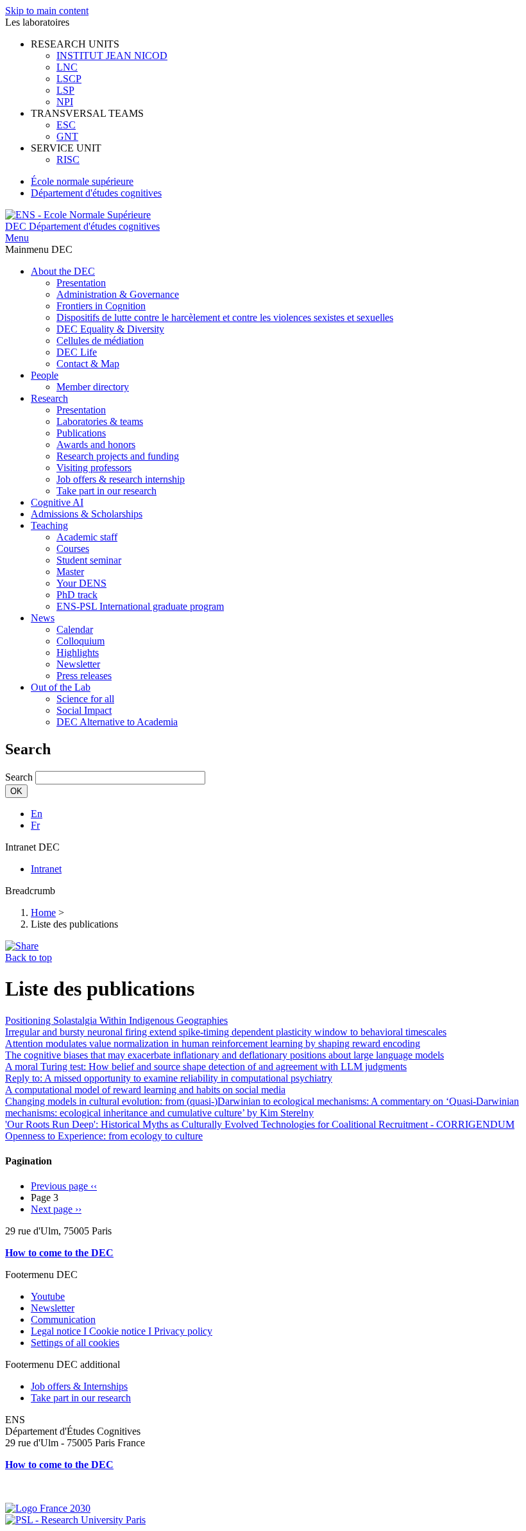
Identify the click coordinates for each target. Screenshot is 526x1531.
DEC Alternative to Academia (117, 721)
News (43, 617)
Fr (35, 825)
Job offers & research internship (120, 479)
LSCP (68, 78)
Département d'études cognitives (96, 192)
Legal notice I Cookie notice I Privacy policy (121, 1331)
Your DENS (81, 583)
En (36, 813)
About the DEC (63, 271)
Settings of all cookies (75, 1342)
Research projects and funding (117, 456)
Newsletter (78, 664)
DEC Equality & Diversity (110, 329)
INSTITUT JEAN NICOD (111, 55)
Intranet (46, 868)
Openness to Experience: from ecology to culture (104, 1135)
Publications (81, 433)
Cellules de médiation (100, 340)
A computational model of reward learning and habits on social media (145, 1089)
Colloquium (80, 641)
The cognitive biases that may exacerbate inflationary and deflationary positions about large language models (224, 1055)
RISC (68, 159)
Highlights (77, 652)
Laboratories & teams (99, 421)
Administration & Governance (117, 294)
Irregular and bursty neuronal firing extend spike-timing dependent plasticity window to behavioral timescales (225, 1031)
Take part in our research (106, 490)
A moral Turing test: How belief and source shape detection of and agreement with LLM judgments (206, 1066)
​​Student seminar (88, 560)
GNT (67, 136)
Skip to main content (47, 10)
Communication (63, 1319)
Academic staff (86, 537)
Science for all (85, 698)
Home (43, 912)
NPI (64, 101)
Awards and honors (95, 444)
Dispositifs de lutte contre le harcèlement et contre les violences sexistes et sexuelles (224, 317)
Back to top (28, 957)
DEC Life (76, 352)
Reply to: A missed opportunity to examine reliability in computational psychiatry (168, 1078)
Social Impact (84, 710)
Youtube (48, 1296)
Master (70, 571)
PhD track (77, 594)
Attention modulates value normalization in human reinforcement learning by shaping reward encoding (212, 1043)
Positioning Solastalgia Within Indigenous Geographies (116, 1020)
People (44, 375)
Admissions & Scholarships (86, 513)
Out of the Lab (60, 687)
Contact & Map (87, 363)
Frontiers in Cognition (101, 305)
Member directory (92, 386)
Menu (17, 237)
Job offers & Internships (79, 1386)
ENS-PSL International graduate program (140, 606)
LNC (67, 67)
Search (19, 777)
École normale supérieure (82, 181)
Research (49, 398)
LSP (65, 90)
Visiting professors (94, 467)
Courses (72, 548)
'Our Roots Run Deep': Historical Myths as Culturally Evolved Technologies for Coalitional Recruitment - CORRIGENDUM (259, 1124)
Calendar (74, 629)
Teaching (49, 525)
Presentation (81, 282)
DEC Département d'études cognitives (82, 226)
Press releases (84, 675)
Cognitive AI (57, 502)
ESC (66, 124)
